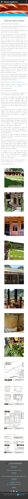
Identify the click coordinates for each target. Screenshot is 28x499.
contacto (3, 476)
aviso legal (8, 476)
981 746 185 (18, 482)
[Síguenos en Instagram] (13, 491)
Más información (22, 494)
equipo (8, 470)
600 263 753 (12, 482)
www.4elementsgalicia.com (17, 82)
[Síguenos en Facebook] (11, 491)
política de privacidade (14, 476)
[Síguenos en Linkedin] (16, 491)
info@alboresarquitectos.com (15, 484)
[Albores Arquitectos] (14, 463)
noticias (19, 470)
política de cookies (23, 476)
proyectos (6, 15)
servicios (11, 470)
